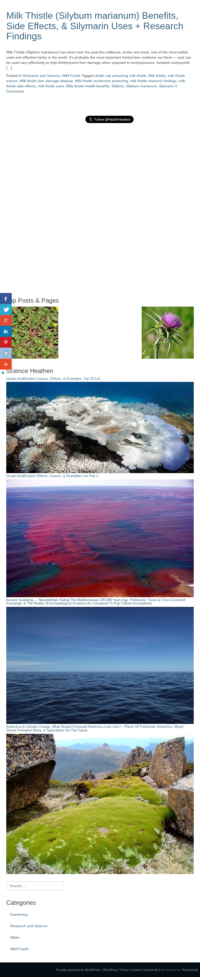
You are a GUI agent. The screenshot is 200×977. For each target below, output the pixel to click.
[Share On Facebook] (6, 298)
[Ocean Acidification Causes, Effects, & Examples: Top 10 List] (100, 427)
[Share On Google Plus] (6, 320)
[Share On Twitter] (6, 309)
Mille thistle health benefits (87, 86)
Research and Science (41, 76)
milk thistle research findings (153, 81)
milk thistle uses (51, 86)
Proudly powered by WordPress (78, 970)
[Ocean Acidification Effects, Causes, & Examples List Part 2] (100, 538)
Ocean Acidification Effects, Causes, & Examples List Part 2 (52, 476)
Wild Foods (71, 76)
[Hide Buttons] (2, 372)
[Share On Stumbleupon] (6, 364)
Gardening (19, 914)
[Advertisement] (45, 210)
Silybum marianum (141, 86)
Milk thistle (157, 76)
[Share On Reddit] (6, 353)
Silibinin (117, 86)
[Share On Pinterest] (6, 342)
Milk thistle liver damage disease (46, 81)
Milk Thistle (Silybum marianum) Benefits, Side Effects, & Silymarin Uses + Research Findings (94, 25)
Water (15, 937)
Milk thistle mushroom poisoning (101, 81)
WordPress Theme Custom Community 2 (131, 970)
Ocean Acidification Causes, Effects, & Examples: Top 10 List (53, 379)
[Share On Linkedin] (6, 331)
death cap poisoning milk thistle (120, 76)
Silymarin (166, 86)
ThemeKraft (189, 970)
